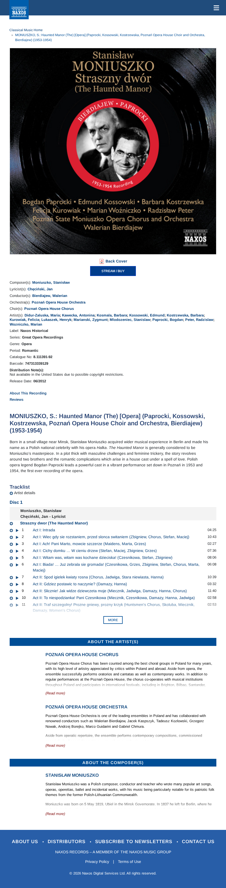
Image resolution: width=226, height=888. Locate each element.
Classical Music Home (26, 30)
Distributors (67, 841)
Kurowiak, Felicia (24, 320)
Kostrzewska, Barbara (185, 315)
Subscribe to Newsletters (134, 841)
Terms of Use (129, 861)
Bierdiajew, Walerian (49, 296)
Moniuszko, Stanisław (51, 282)
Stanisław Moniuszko (72, 775)
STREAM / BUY (113, 271)
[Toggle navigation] (215, 7)
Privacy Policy (97, 861)
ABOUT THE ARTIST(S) (113, 641)
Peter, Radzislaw (199, 320)
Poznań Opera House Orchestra (58, 302)
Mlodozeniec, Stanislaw (130, 320)
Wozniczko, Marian (26, 324)
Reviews (16, 399)
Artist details (24, 493)
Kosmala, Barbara (112, 315)
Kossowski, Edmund (147, 315)
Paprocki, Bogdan (167, 320)
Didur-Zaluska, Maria (42, 315)
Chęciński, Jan (40, 289)
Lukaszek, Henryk (56, 320)
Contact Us (198, 841)
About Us (26, 841)
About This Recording (28, 393)
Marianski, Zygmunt (90, 320)
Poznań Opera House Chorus (49, 309)
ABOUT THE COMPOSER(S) (113, 762)
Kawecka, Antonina (78, 315)
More (113, 620)
